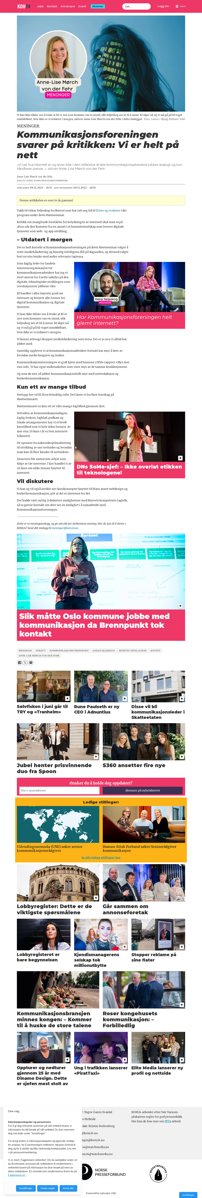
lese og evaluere (109, 210)
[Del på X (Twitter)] (25, 662)
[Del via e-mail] (30, 662)
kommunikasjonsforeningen (69, 650)
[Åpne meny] (181, 6)
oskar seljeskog (103, 650)
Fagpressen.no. (17, 1175)
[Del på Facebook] (19, 662)
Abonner (98, 6)
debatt (41, 650)
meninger (25, 650)
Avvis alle (68, 1188)
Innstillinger (188, 1195)
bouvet (155, 650)
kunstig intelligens (133, 650)
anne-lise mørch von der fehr (39, 655)
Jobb (40, 6)
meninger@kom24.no (65, 528)
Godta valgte (48, 1188)
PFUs (168, 1121)
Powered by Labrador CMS (101, 1193)
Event (82, 6)
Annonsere (68, 6)
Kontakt (52, 6)
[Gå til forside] (24, 6)
